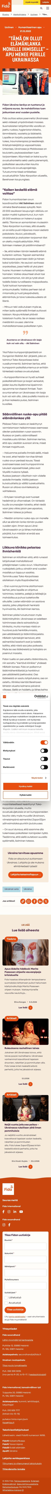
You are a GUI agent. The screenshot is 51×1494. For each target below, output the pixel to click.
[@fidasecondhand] (3, 1225)
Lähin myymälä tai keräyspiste (17, 1340)
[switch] (44, 751)
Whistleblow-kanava (11, 1490)
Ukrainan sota (12, 889)
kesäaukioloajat (37, 1375)
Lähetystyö (15, 1298)
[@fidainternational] (9, 1212)
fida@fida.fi (8, 1423)
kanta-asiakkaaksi (17, 1317)
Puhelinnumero (12, 1280)
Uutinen (34, 15)
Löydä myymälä (31, 2)
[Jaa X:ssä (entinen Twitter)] (46, 901)
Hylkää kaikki (26, 795)
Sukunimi (9, 1254)
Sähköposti (10, 1267)
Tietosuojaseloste (22, 1481)
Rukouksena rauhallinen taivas (22, 1048)
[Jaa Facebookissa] (34, 901)
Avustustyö (15, 1303)
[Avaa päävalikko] (47, 8)
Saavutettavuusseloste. (27, 1484)
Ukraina (28, 889)
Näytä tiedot (37, 778)
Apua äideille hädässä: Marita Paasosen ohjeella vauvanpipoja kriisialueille (23, 972)
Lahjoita (45, 2)
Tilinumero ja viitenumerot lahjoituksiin (22, 1464)
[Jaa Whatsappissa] (28, 901)
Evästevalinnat (9, 1484)
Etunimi (8, 1240)
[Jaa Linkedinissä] (40, 901)
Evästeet (35, 1481)
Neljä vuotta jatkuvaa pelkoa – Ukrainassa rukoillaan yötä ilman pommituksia (23, 1128)
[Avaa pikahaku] (41, 8)
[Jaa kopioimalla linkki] (23, 901)
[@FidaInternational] (3, 1212)
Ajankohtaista (19, 15)
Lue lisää (23, 1008)
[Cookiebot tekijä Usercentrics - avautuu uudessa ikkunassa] (36, 696)
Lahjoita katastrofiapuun (24, 875)
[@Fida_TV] (21, 1212)
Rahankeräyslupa (10, 1487)
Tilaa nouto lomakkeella (14, 1366)
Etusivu (5, 15)
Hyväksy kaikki (25, 786)
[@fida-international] (14, 1212)
